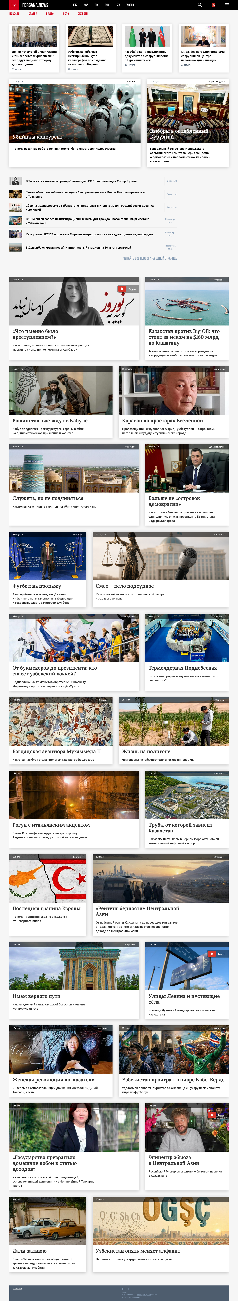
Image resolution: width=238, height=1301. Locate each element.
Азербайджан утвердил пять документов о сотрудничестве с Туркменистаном (147, 56)
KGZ (86, 5)
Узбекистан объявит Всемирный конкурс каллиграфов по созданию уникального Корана (87, 58)
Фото (66, 13)
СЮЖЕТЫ (83, 13)
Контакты (17, 1288)
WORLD (130, 5)
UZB (118, 5)
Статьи (33, 13)
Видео (50, 13)
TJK (96, 5)
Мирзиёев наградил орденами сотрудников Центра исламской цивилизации (203, 56)
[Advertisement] (206, 225)
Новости (14, 13)
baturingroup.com (144, 1294)
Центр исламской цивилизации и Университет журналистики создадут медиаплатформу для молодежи (34, 58)
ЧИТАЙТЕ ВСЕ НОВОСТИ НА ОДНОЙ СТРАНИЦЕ (150, 258)
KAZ (75, 5)
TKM (107, 5)
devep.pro (136, 1297)
